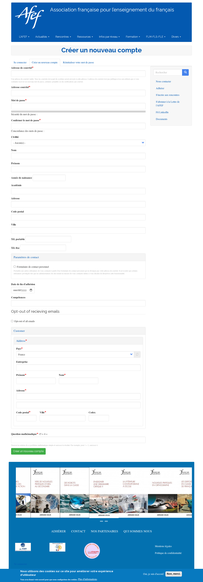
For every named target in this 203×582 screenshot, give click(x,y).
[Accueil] (31, 17)
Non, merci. (173, 573)
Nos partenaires (104, 531)
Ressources (84, 36)
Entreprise (22, 362)
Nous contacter (163, 81)
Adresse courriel (20, 87)
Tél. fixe (15, 248)
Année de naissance (21, 177)
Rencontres (62, 36)
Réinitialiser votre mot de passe (78, 62)
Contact (78, 531)
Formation (132, 36)
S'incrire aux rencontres (167, 94)
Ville (13, 224)
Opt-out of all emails (24, 321)
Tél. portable (18, 239)
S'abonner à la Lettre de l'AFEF (168, 103)
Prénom (15, 163)
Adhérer (160, 88)
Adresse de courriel (21, 67)
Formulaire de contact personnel (33, 266)
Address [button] (20, 341)
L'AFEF (23, 36)
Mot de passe (18, 100)
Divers (175, 36)
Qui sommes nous (138, 531)
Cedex (92, 412)
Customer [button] (19, 331)
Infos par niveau (108, 36)
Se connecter (20, 62)
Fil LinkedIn (162, 112)
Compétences (18, 297)
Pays (18, 348)
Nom (13, 150)
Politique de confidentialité (168, 553)
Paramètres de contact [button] (26, 257)
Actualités (41, 36)
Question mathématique (24, 434)
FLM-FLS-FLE (155, 36)
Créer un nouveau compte (46, 63)
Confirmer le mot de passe (25, 120)
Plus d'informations (87, 579)
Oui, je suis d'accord (153, 573)
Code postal (17, 211)
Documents (161, 119)
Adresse (15, 198)
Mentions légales (163, 546)
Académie (16, 185)
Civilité (15, 137)
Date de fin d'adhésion (23, 284)
